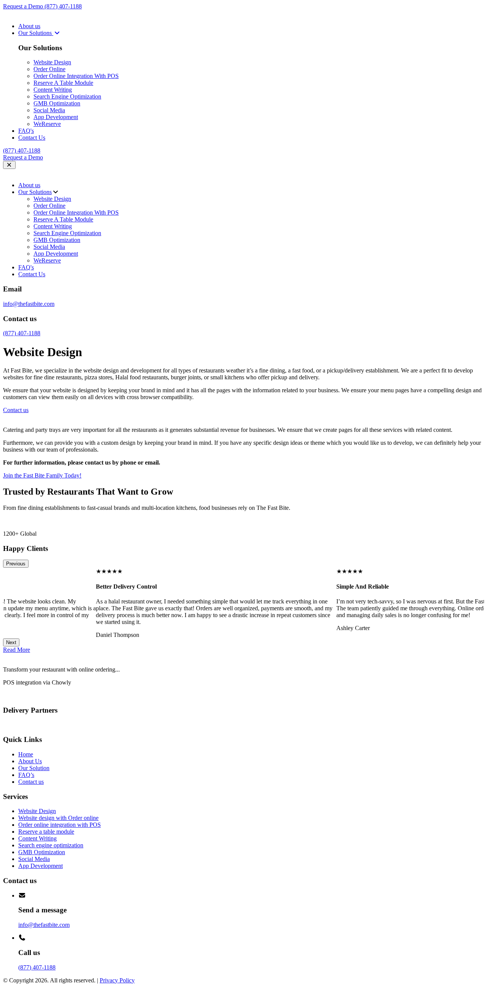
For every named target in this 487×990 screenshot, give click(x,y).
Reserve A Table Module (63, 83)
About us (29, 26)
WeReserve (47, 124)
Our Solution (33, 768)
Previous (15, 564)
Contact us (31, 781)
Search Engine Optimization (67, 96)
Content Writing (52, 89)
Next (11, 642)
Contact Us (31, 137)
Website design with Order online (58, 818)
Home (25, 754)
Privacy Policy (117, 980)
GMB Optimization (56, 103)
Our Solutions (35, 33)
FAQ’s (26, 775)
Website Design (52, 62)
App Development (55, 117)
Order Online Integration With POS (76, 76)
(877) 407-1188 (63, 6)
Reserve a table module (46, 831)
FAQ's (26, 130)
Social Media (49, 110)
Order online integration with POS (59, 824)
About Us (30, 761)
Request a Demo (24, 6)
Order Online (49, 69)
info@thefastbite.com (28, 304)
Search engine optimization (50, 845)
